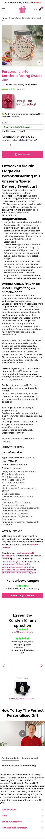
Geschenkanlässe (10, 494)
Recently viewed (30, 758)
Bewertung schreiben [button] (22, 595)
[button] (4, 665)
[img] (22, 629)
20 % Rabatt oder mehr (13, 474)
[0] (39, 9)
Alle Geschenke (9, 485)
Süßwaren (7, 524)
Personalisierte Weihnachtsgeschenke (21, 522)
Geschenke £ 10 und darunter (16, 502)
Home (4, 18)
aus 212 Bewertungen (22, 632)
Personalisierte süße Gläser (21, 457)
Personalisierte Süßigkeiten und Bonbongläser (17, 518)
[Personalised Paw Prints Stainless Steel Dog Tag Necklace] (22, 689)
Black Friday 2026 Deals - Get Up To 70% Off (19, 489)
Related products (10, 758)
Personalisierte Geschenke (15, 510)
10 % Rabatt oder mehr (25, 471)
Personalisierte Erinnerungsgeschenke (21, 508)
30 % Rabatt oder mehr (13, 477)
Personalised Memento (13, 505)
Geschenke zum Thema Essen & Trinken (17, 498)
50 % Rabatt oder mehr (13, 482)
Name (5, 122)
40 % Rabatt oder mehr (13, 480)
